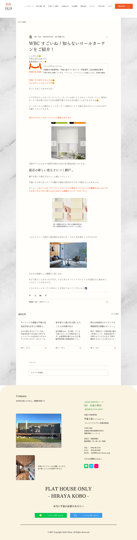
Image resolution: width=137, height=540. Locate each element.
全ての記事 (22, 22)
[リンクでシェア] (46, 295)
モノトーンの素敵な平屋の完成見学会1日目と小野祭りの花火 (33, 325)
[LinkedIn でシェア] (40, 295)
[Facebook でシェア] (30, 295)
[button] (124, 6)
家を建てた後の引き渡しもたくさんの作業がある (68, 324)
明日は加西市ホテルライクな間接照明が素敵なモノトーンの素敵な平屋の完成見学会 (102, 325)
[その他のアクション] (107, 37)
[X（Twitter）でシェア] (35, 295)
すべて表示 (115, 314)
